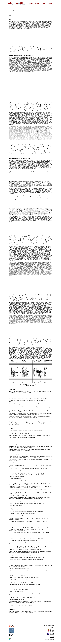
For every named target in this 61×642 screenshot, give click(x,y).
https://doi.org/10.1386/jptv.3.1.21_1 (27, 484)
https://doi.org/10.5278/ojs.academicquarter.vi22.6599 (30, 552)
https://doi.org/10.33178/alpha (49, 625)
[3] (42, 113)
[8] (47, 294)
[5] (25, 236)
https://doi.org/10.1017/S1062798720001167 (17, 566)
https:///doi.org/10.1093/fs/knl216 (14, 519)
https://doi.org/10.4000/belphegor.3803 (15, 543)
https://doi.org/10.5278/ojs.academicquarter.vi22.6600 (28, 547)
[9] (42, 313)
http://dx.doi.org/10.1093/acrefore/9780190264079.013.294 (18, 530)
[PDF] (10, 15)
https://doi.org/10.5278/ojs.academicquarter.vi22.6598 (27, 487)
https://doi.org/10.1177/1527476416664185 (16, 594)
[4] (44, 214)
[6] (48, 257)
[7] (11, 275)
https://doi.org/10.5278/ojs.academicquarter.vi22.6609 (33, 498)
